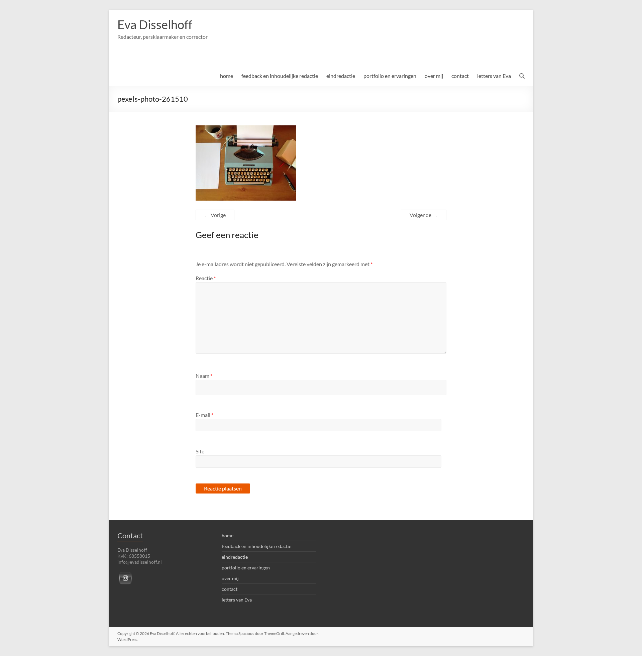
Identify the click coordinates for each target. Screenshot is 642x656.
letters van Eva (494, 76)
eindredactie (340, 76)
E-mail (204, 415)
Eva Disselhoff (154, 24)
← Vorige (215, 215)
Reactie (206, 278)
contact (460, 76)
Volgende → (424, 215)
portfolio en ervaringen (389, 76)
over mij (434, 76)
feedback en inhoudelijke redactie (279, 76)
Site (200, 451)
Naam (204, 375)
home (226, 76)
